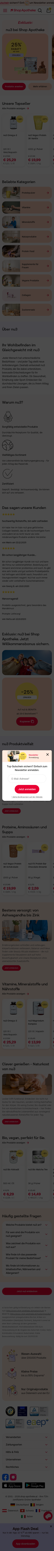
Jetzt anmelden (27, 789)
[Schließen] (47, 754)
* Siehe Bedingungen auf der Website (26, 797)
